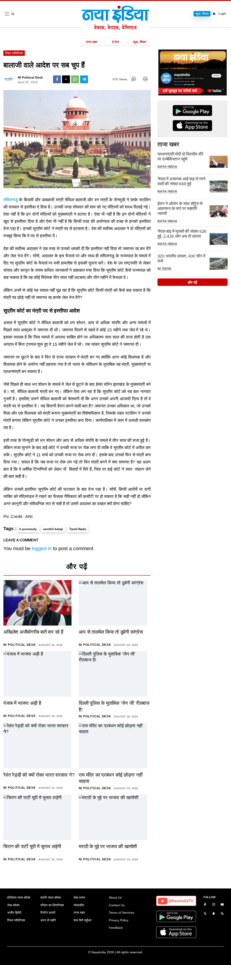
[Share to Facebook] (57, 79)
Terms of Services (121, 912)
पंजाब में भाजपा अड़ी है (22, 703)
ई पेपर (115, 42)
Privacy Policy (118, 920)
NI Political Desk (30, 77)
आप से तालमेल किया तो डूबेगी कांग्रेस (111, 632)
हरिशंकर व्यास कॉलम (18, 897)
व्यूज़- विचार (202, 14)
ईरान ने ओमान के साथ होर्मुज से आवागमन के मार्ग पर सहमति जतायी (180, 208)
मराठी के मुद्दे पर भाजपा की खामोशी (108, 846)
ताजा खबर (168, 144)
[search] (14, 14)
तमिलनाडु (10, 199)
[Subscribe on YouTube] (222, 905)
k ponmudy (28, 529)
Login (222, 13)
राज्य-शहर (91, 42)
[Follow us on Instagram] (213, 905)
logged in (42, 548)
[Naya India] (115, 29)
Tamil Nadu (77, 529)
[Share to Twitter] (66, 79)
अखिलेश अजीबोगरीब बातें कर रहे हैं (33, 632)
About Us (115, 897)
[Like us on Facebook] (205, 905)
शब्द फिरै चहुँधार (83, 920)
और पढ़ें (192, 282)
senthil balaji (53, 529)
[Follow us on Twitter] (205, 914)
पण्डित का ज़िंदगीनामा (52, 905)
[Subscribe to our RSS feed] (222, 914)
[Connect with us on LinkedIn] (213, 914)
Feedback (116, 927)
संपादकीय (79, 905)
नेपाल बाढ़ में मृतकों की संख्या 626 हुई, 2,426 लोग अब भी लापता (182, 234)
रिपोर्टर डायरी (47, 912)
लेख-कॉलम (13, 905)
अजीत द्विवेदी (14, 912)
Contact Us (117, 905)
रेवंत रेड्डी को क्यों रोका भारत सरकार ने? (38, 775)
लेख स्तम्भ (79, 897)
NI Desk (164, 268)
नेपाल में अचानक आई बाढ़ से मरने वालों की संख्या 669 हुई (181, 181)
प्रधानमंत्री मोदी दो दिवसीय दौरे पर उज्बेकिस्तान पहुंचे (180, 156)
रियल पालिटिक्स (14, 53)
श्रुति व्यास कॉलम (50, 897)
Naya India (167, 166)
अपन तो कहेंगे (48, 920)
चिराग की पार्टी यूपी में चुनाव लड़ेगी (32, 846)
